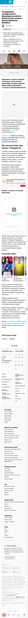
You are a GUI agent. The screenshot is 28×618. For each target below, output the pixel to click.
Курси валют (7, 470)
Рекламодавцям (5, 387)
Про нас (4, 374)
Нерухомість (8, 515)
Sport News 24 (5, 6)
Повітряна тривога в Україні (11, 435)
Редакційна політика (7, 379)
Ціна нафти (7, 468)
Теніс (5, 533)
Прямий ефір (7, 416)
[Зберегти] (24, 51)
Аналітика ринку (8, 517)
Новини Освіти (8, 500)
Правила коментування (18, 383)
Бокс (5, 529)
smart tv (6, 572)
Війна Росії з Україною (11, 427)
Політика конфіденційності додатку (19, 375)
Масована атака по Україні (11, 437)
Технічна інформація (20, 385)
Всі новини (7, 409)
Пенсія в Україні (8, 479)
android (6, 568)
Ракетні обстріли (8, 429)
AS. (14, 132)
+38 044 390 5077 (19, 351)
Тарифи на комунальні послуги (12, 475)
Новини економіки (10, 466)
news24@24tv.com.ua (7, 351)
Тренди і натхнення (9, 521)
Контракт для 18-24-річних (11, 455)
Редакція (4, 376)
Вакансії (17, 391)
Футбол (12, 6)
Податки (6, 477)
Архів (16, 396)
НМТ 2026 (6, 506)
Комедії (6, 492)
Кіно (5, 484)
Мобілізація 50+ (8, 451)
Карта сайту (18, 398)
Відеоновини (7, 418)
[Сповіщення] (26, 2)
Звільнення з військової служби (12, 449)
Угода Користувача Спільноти (19, 379)
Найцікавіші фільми (9, 486)
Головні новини (8, 411)
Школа (6, 504)
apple (17, 568)
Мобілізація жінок (9, 453)
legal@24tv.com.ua (20, 596)
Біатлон (6, 535)
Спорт (6, 527)
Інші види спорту (8, 537)
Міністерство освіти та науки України (13, 502)
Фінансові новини (9, 472)
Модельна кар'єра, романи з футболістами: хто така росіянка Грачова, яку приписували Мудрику (13, 138)
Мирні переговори (9, 433)
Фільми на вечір (8, 490)
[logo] (10, 2)
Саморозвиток (8, 508)
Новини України (8, 413)
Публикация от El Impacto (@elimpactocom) (14, 231)
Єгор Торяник (8, 25)
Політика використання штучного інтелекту (6, 397)
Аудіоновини (7, 420)
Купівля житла (8, 519)
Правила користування (5, 390)
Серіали (6, 494)
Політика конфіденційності (6, 394)
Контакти (17, 388)
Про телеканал (5, 381)
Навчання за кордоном (10, 510)
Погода (6, 422)
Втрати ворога (8, 442)
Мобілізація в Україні (11, 447)
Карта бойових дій (9, 431)
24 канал (13, 130)
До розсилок (9, 557)
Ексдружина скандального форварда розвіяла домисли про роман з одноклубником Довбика (20, 6)
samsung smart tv (17, 572)
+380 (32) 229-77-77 (10, 595)
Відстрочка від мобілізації (11, 457)
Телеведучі (4, 384)
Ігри (16, 401)
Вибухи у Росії (8, 440)
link (15, 357)
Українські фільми (9, 488)
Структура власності (20, 393)
